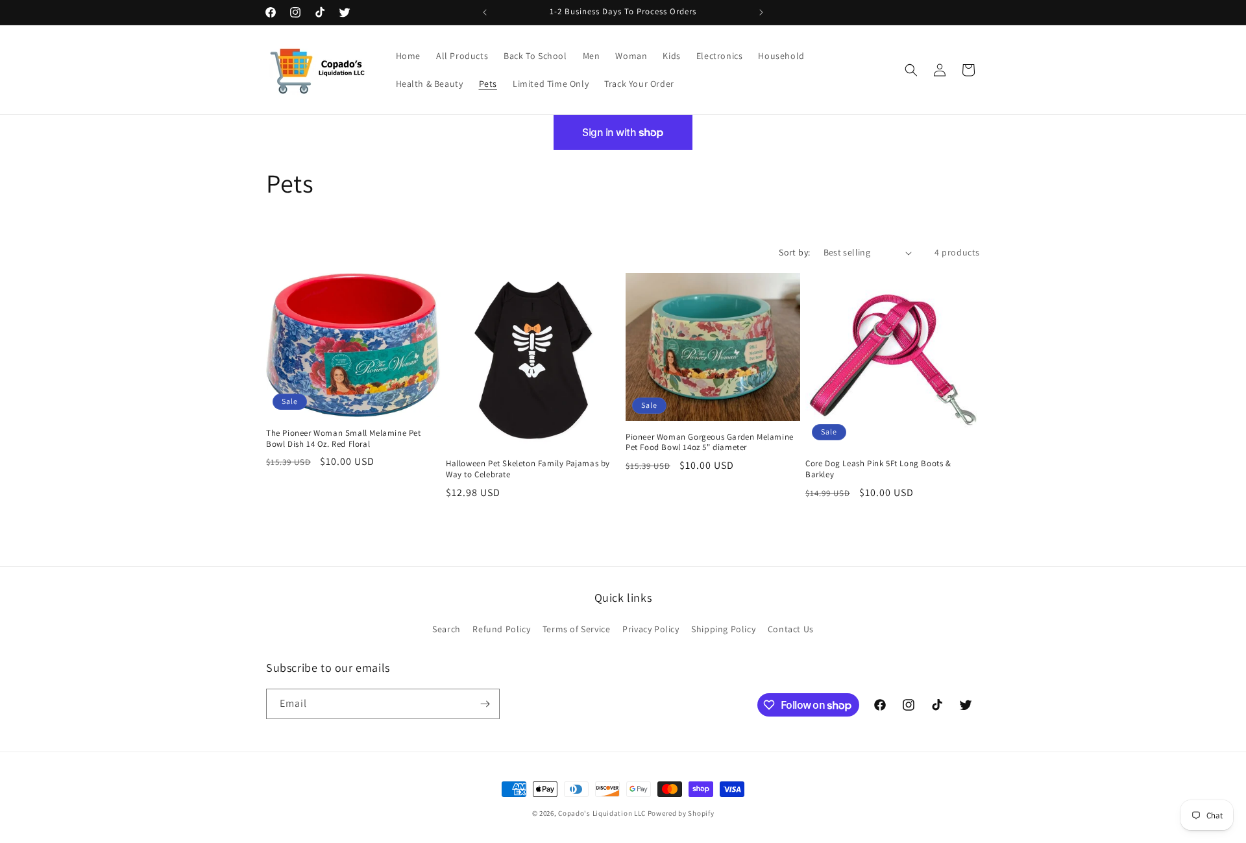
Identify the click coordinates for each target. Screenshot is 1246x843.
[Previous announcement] (484, 12)
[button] (911, 70)
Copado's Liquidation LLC (602, 813)
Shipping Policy (723, 629)
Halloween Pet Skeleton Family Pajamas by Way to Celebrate (528, 469)
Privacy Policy (650, 629)
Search (446, 629)
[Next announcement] (761, 12)
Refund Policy (501, 629)
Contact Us (791, 629)
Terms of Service (577, 629)
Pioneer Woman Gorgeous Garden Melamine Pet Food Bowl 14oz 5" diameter (710, 442)
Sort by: (794, 252)
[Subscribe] (484, 704)
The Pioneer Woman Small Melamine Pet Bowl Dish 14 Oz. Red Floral (343, 438)
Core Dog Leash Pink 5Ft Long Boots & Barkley (878, 469)
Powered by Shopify (681, 813)
